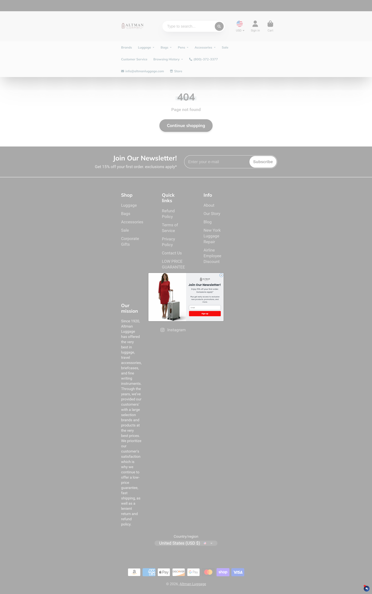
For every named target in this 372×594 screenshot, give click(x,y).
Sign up (205, 313)
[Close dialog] (221, 275)
